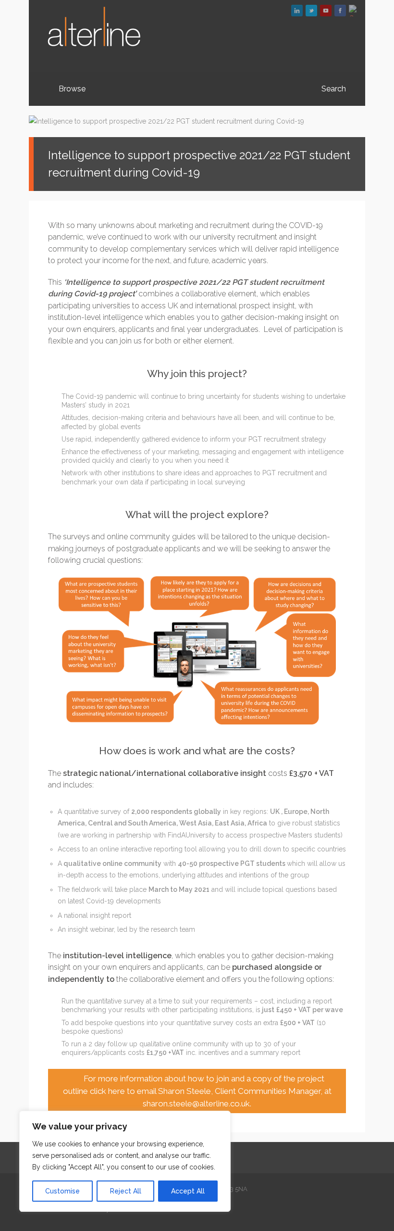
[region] (125, 1161)
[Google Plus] (354, 10)
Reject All (125, 1191)
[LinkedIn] (297, 10)
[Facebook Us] (340, 10)
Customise (62, 1191)
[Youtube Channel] (326, 10)
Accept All (188, 1191)
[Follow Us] (311, 10)
